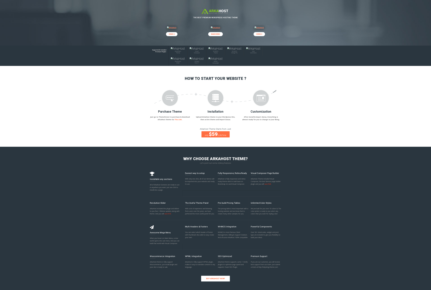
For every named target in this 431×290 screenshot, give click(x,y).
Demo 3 (259, 34)
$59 (215, 134)
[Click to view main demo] (215, 27)
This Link (178, 119)
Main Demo (215, 34)
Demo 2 (172, 34)
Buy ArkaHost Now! (215, 279)
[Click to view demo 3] (259, 27)
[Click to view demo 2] (172, 27)
